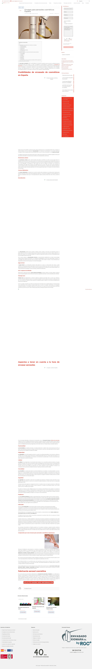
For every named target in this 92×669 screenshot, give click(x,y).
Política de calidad (36, 640)
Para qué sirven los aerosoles (67, 69)
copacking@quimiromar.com (77, 652)
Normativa (65, 134)
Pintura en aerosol (65, 67)
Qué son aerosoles (65, 66)
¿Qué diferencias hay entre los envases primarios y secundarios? (67, 86)
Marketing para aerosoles (67, 130)
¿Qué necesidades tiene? (67, 21)
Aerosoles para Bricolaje (6, 638)
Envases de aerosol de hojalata (67, 60)
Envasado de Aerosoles (67, 121)
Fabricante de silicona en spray (67, 64)
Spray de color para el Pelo (66, 65)
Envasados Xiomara (34, 13)
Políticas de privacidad (45, 665)
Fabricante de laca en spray (67, 75)
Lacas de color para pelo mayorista (8, 644)
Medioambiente (66, 132)
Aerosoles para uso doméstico (66, 117)
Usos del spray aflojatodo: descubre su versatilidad (66, 82)
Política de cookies (52, 665)
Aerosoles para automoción (68, 108)
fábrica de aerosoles (55, 440)
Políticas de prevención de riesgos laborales (41, 642)
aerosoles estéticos (66, 106)
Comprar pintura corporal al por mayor (9, 640)
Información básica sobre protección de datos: (67, 44)
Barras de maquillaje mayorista (7, 646)
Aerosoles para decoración (68, 110)
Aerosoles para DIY (66, 112)
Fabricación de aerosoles (67, 124)
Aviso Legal (38, 665)
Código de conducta (36, 644)
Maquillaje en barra (66, 128)
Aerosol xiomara (66, 101)
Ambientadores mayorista (7, 642)
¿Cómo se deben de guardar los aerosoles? (67, 78)
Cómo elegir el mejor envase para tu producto (67, 91)
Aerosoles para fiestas (67, 114)
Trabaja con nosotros (36, 638)
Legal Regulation (66, 126)
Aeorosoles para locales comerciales (67, 99)
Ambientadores (66, 119)
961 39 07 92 (76, 650)
